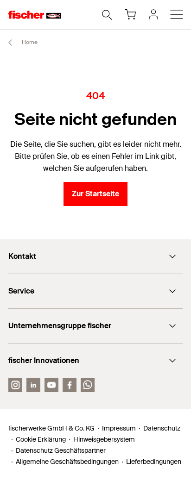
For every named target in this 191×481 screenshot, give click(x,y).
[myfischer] (153, 14)
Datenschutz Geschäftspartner (61, 450)
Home (29, 42)
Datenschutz (161, 428)
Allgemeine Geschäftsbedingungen (67, 461)
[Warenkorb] (130, 14)
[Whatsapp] (88, 385)
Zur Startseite (95, 194)
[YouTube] (51, 385)
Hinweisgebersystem (104, 439)
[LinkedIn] (33, 385)
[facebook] (69, 385)
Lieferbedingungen (153, 461)
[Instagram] (15, 385)
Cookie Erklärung (41, 439)
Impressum (119, 428)
